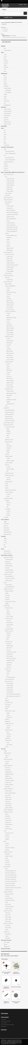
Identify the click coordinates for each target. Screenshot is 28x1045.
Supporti (8, 715)
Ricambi (5, 944)
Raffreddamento (9, 250)
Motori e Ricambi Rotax (8, 275)
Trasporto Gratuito (7, 50)
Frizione (8, 220)
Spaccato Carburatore (9, 412)
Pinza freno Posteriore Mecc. (11, 877)
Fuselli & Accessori (9, 631)
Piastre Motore (8, 933)
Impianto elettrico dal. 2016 (11, 227)
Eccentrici (8, 635)
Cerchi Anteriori (9, 622)
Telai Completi (6, 942)
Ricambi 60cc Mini (9, 389)
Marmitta (8, 246)
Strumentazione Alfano (9, 151)
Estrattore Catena (8, 580)
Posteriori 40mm (9, 689)
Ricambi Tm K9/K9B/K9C (10, 286)
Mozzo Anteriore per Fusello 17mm (13, 696)
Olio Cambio (6, 523)
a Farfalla (7, 500)
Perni (7, 639)
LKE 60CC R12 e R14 (9, 254)
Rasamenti (8, 447)
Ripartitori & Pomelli (10, 660)
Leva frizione (7, 925)
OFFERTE (3, 46)
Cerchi (5, 830)
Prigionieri (7, 849)
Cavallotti (8, 494)
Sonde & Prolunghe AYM (10, 159)
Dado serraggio (8, 917)
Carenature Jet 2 (8, 820)
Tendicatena (7, 738)
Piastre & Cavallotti (9, 492)
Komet (5, 540)
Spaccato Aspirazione (10, 210)
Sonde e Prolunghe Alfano (10, 153)
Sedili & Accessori (8, 729)
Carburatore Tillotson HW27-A (12, 214)
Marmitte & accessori (9, 475)
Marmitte (8, 479)
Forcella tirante (8, 782)
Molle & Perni (9, 647)
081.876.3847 (5, 4)
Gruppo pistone (9, 208)
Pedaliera (7, 719)
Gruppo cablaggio (9, 271)
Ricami (5, 96)
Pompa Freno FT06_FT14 (10, 885)
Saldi (5, 48)
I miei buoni (3, 1026)
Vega (5, 546)
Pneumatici (6, 60)
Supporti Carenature (9, 570)
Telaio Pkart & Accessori (6, 940)
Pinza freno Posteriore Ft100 (11, 881)
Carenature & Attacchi (8, 811)
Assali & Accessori (9, 607)
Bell (4, 132)
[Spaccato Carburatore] (16, 966)
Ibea (7, 506)
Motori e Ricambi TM (8, 281)
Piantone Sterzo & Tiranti (10, 710)
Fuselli (7, 637)
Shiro (5, 136)
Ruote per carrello (7, 124)
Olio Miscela (6, 527)
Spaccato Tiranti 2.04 (8, 910)
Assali (7, 609)
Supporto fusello (8, 908)
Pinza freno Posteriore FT (10, 872)
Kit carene (7, 567)
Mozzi (5, 841)
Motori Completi (8, 193)
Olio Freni (6, 525)
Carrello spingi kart (7, 111)
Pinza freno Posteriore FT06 (10, 875)
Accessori (6, 168)
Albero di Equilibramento (11, 218)
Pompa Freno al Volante (10, 883)
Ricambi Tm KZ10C (9, 336)
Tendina (6, 593)
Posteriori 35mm (9, 687)
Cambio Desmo (9, 355)
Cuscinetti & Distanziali (9, 847)
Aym (5, 155)
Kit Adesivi (7, 826)
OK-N (6, 405)
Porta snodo (7, 801)
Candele (8, 458)
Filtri (7, 471)
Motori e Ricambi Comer (8, 174)
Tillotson (8, 504)
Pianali (6, 708)
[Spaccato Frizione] (16, 980)
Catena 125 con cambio (10, 578)
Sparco (5, 134)
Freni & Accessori (8, 641)
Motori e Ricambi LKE (8, 252)
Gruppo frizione (9, 189)
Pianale (5, 750)
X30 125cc (7, 203)
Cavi (7, 675)
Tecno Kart (3, 748)
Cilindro (8, 239)
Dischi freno (8, 643)
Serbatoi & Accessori (9, 723)
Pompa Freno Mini (8, 889)
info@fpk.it (5, 7)
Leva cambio (7, 795)
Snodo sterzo (7, 915)
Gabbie (7, 452)
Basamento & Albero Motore (12, 212)
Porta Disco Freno (8, 702)
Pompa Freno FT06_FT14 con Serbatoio (13, 887)
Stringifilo (8, 670)
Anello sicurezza (8, 790)
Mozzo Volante (8, 927)
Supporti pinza (9, 662)
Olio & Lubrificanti (5, 519)
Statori (7, 437)
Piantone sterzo (8, 797)
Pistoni (6, 485)
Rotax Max (7, 277)
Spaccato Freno (7, 866)
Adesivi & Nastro (8, 828)
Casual (5, 54)
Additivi (5, 521)
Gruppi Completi (9, 645)
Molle (6, 698)
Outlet (2, 52)
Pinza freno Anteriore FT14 (10, 870)
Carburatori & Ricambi (8, 498)
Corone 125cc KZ (8, 584)
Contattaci (21, 4)
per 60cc (8, 515)
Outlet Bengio (8, 90)
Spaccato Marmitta (9, 418)
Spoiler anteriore (8, 563)
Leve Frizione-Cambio (9, 679)
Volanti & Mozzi (8, 740)
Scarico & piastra (9, 309)
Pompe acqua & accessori (10, 601)
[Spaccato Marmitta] (6, 995)
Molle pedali (7, 786)
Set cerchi (8, 626)
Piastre (7, 496)
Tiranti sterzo (9, 717)
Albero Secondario (10, 302)
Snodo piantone (8, 805)
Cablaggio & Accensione (11, 399)
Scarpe (5, 65)
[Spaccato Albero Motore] (6, 966)
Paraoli (6, 483)
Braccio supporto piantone (10, 793)
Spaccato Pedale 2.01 (8, 765)
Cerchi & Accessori (9, 618)
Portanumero (7, 561)
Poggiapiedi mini (8, 771)
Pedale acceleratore (9, 784)
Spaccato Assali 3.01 (8, 851)
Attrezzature (3, 107)
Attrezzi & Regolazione (8, 809)
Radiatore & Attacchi (9, 591)
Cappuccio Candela (10, 460)
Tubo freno (8, 666)
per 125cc (8, 511)
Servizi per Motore (7, 553)
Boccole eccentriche (9, 893)
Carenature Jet (8, 822)
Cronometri (6, 166)
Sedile (6, 757)
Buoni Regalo (4, 126)
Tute (5, 69)
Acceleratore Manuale (10, 677)
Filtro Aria (7, 464)
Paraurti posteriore (8, 565)
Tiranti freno (8, 664)
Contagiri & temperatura (8, 161)
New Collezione (8, 92)
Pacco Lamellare (9, 332)
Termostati (7, 597)
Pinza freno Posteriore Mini (10, 879)
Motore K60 (7, 195)
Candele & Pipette (8, 456)
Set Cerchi (7, 837)
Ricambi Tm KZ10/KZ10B (10, 311)
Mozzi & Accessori (9, 681)
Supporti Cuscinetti (9, 856)
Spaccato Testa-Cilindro (10, 420)
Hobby (5, 538)
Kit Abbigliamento (7, 105)
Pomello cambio (8, 799)
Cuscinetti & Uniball (9, 628)
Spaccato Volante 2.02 (8, 923)
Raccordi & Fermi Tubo (11, 658)
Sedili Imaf (8, 736)
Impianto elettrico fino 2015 (11, 229)
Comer (6, 29)
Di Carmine (6, 517)
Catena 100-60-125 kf (9, 576)
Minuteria (7, 700)
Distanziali (8, 633)
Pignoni (6, 487)
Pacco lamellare (9, 307)
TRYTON (8, 502)
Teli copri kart (6, 100)
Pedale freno (7, 767)
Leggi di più (19, 1043)
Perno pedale (7, 769)
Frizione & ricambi (8, 462)
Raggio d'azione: (5, 35)
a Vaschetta (7, 509)
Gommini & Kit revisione (11, 652)
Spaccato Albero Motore (10, 410)
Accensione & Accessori (10, 426)
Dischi (6, 868)
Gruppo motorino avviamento (12, 264)
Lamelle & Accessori (9, 473)
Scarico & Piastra (10, 334)
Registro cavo (8, 776)
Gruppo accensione (10, 178)
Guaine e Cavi (8, 668)
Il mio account (5, 1017)
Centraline (8, 433)
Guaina (7, 673)
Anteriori (6, 845)
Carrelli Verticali (7, 115)
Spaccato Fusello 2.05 (8, 891)
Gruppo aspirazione (10, 267)
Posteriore (7, 835)
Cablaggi (8, 431)
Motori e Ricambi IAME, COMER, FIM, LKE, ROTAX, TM (12, 172)
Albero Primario (9, 300)
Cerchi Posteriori (9, 624)
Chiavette (8, 614)
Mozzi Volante (9, 744)
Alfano (5, 149)
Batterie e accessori (9, 439)
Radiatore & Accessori (8, 588)
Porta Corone (7, 704)
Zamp (5, 138)
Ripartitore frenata (8, 778)
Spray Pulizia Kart (7, 534)
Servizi (2, 548)
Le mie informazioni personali (7, 1024)
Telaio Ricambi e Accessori (6, 555)
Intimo (5, 71)
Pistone (8, 241)
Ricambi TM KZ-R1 (9, 361)
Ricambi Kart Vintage (5, 948)
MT (4, 140)
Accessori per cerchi (9, 832)
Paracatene (7, 706)
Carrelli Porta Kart (7, 113)
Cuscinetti (8, 294)
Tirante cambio (8, 919)
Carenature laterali (8, 559)
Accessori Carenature (9, 572)
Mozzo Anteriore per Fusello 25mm (13, 694)
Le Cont (5, 542)
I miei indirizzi (4, 1022)
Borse (5, 75)
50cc (6, 176)
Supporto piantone (8, 807)
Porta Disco (7, 854)
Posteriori (7, 843)
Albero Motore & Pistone (11, 292)
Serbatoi (8, 727)
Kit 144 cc (8, 288)
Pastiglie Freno (9, 654)
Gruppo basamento (10, 182)
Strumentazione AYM (9, 157)
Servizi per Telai (7, 551)
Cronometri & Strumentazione (7, 147)
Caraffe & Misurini (7, 109)
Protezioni (6, 63)
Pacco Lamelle (9, 384)
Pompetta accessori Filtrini (10, 490)
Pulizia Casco (6, 145)
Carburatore (8, 237)
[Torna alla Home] (2, 21)
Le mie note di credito (5, 1021)
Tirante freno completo (9, 780)
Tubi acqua (7, 595)
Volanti (7, 742)
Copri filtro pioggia (10, 469)
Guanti (5, 58)
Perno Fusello (8, 904)
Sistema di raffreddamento (11, 231)
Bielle (7, 443)
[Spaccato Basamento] (6, 980)
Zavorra (6, 746)
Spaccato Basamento (9, 414)
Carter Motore (9, 395)
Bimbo (5, 142)
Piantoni (8, 713)
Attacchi (6, 814)
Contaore (5, 163)
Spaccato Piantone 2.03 (8, 788)
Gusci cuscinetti (9, 616)
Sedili (7, 731)
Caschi (5, 56)
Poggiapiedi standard (9, 774)
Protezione (6, 86)
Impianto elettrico (9, 248)
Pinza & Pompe (9, 656)
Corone (5, 582)
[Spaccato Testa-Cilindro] (16, 995)
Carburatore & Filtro (10, 403)
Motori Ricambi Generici (8, 424)
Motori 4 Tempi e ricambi (9, 422)
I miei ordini (3, 1019)
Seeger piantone (8, 803)
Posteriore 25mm (9, 683)
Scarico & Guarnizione (10, 225)
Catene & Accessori (8, 574)
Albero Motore (9, 342)
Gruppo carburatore (10, 185)
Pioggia (5, 84)
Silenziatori (6, 67)
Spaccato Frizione (8, 416)
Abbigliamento (4, 73)
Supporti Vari (7, 721)
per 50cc (8, 513)
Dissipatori (7, 599)
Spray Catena (6, 530)
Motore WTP (6, 408)
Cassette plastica (7, 121)
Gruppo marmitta (9, 191)
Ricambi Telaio (7, 605)
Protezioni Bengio (7, 88)
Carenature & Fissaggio (8, 557)
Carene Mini (7, 816)
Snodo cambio (8, 921)
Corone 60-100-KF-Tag (9, 586)
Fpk (5, 30)
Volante (6, 929)
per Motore (6, 117)
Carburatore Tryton (10, 216)
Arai (4, 130)
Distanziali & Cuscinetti (9, 900)
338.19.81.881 (5, 5)
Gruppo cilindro (9, 187)
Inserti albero (9, 445)
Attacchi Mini (7, 818)
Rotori (7, 435)
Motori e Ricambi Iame (8, 199)
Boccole (8, 612)
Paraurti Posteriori (8, 824)
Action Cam (6, 170)
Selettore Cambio (9, 304)
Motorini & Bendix (8, 481)
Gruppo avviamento (10, 180)
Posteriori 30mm (9, 685)
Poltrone (5, 94)
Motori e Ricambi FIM (8, 197)
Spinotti (8, 450)
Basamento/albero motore (11, 235)
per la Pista (6, 119)
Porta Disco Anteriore (9, 906)
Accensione (8, 298)
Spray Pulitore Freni (8, 532)
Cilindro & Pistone (10, 340)
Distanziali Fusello (8, 898)
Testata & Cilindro (10, 206)
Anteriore (7, 839)
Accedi (25, 4)
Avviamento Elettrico (10, 222)
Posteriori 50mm (9, 692)
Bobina (7, 429)
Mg (4, 544)
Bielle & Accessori (8, 441)
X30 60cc (7, 233)
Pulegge (6, 603)
